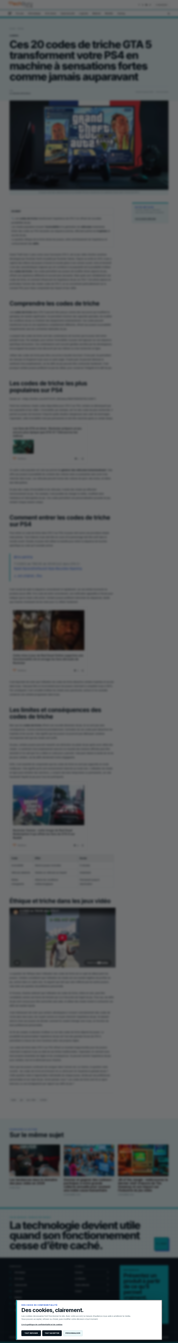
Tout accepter (52, 1333)
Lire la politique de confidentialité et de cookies (41, 1324)
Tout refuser (31, 1333)
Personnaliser (72, 1333)
